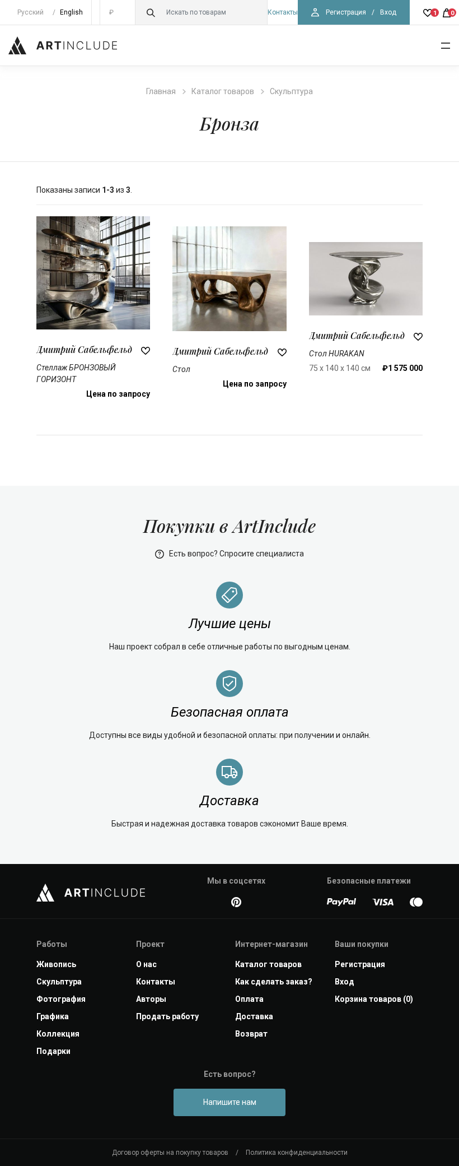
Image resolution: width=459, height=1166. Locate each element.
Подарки (53, 1051)
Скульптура (291, 91)
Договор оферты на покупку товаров (170, 1152)
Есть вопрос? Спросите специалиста (235, 553)
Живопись (56, 964)
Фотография (61, 999)
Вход (388, 12)
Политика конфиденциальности (297, 1152)
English (71, 12)
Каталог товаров (222, 91)
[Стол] (229, 277)
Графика (52, 1016)
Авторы (151, 999)
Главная (161, 91)
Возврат (251, 1033)
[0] (447, 12)
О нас (146, 964)
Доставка (254, 1016)
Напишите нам (229, 1102)
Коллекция (57, 1033)
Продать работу (167, 1016)
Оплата (249, 999)
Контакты (283, 12)
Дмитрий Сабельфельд (84, 349)
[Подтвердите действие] (145, 349)
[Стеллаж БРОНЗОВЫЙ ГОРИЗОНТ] (93, 272)
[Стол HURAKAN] (366, 277)
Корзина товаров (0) (374, 999)
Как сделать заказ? (273, 981)
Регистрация (346, 12)
